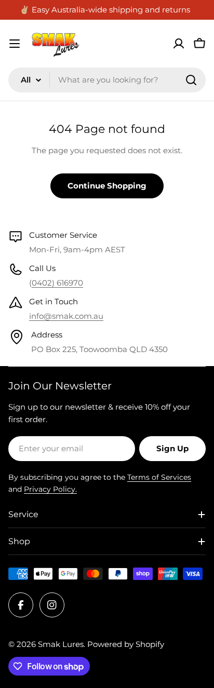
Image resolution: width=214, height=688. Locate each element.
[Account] (178, 43)
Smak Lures (61, 644)
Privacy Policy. (50, 489)
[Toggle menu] (14, 43)
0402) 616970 (57, 283)
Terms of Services (159, 477)
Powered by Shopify (125, 644)
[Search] (191, 80)
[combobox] (107, 80)
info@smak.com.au (66, 316)
